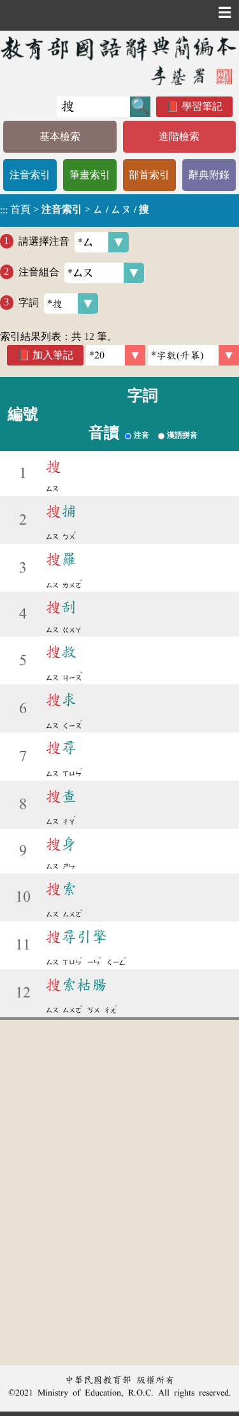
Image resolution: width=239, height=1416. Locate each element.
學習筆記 (202, 106)
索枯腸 (76, 984)
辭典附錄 (209, 174)
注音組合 (38, 271)
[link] (193, 355)
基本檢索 (60, 136)
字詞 (28, 301)
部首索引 (149, 174)
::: (4, 210)
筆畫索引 (89, 174)
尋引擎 (76, 936)
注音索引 (30, 174)
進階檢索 (179, 136)
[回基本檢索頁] (119, 60)
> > (74, 209)
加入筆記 (53, 355)
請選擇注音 (43, 240)
